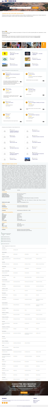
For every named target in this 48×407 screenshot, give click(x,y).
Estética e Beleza (5, 312)
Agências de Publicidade (6, 281)
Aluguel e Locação (5, 256)
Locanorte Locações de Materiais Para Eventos (14, 132)
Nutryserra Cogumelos (36, 59)
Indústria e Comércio (6, 326)
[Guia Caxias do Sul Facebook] (3, 402)
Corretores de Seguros (28, 356)
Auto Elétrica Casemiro (36, 142)
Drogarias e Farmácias (40, 361)
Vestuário (3, 377)
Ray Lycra (34, 148)
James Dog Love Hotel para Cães (14, 54)
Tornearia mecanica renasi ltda (38, 136)
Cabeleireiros (4, 314)
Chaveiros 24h (4, 249)
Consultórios (27, 361)
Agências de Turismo (5, 370)
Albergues (15, 370)
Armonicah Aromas (35, 131)
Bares (37, 254)
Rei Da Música (12, 136)
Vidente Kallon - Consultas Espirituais (37, 54)
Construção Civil (4, 272)
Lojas (3, 345)
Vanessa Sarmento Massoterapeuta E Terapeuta (13, 75)
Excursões (38, 370)
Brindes (15, 268)
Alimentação (4, 252)
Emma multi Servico (9, 102)
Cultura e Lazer (5, 288)
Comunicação (4, 279)
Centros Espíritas (27, 304)
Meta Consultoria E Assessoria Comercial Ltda (38, 154)
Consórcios (38, 323)
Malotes (38, 328)
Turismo (3, 368)
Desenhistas (38, 356)
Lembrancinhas (39, 268)
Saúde (3, 359)
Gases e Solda (39, 351)
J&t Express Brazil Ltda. (14, 148)
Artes (14, 277)
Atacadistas (27, 254)
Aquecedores (4, 299)
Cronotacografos (4, 351)
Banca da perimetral (14, 64)
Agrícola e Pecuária (5, 328)
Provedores (4, 338)
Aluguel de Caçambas (28, 258)
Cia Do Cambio (8, 89)
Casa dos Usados (13, 159)
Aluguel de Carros (39, 258)
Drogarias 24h (16, 249)
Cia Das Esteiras (31, 74)
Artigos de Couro (4, 379)
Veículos (3, 372)
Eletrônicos (4, 297)
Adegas (3, 254)
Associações (4, 361)
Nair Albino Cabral (31, 89)
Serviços (3, 364)
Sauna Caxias (35, 159)
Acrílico (3, 268)
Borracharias (38, 374)
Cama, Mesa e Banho (28, 277)
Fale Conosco (36, 401)
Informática (4, 331)
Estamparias (38, 379)
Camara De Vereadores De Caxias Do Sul (14, 154)
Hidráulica (38, 272)
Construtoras (16, 272)
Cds (14, 290)
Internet (3, 336)
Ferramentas (27, 272)
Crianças (3, 284)
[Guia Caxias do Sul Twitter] (5, 402)
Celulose (15, 328)
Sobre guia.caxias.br (37, 400)
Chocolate (26, 328)
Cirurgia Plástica (27, 314)
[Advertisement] (24, 23)
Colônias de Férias (28, 370)
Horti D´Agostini (35, 64)
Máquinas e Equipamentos (7, 349)
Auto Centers (4, 374)
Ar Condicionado (16, 299)
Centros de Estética (17, 314)
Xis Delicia (8, 114)
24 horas (3, 247)
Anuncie (35, 402)
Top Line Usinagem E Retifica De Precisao (36, 102)
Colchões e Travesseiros (40, 277)
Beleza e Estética (14, 45)
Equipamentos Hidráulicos (18, 351)
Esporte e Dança (5, 308)
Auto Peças (15, 374)
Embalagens (27, 268)
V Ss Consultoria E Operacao (33, 114)
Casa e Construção (5, 270)
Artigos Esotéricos (5, 304)
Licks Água (12, 59)
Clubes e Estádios (39, 290)
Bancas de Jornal (5, 290)
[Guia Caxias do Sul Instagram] (7, 402)
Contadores (15, 356)
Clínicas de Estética (39, 314)
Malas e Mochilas (16, 347)
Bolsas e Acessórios (17, 379)
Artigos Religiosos (16, 304)
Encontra (36, 7)
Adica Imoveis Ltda (13, 142)
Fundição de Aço (27, 351)
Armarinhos (4, 277)
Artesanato (4, 266)
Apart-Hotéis (15, 323)
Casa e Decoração (5, 275)
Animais (3, 262)
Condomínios (27, 323)
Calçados (26, 379)
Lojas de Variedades (5, 347)
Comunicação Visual (17, 281)
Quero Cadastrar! (24, 392)
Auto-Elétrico (27, 374)
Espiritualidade (5, 302)
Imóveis (3, 321)
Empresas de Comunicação (29, 281)
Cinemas (26, 290)
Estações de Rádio (39, 281)
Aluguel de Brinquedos (17, 258)
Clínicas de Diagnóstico (17, 361)
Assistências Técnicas (28, 299)
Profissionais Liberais (6, 354)
